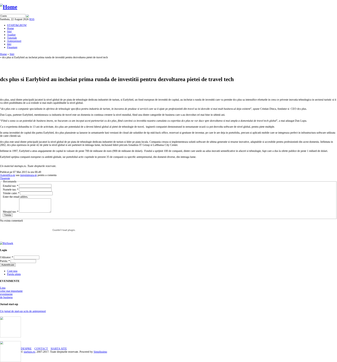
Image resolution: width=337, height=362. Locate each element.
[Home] (8, 7)
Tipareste (5, 178)
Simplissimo (100, 351)
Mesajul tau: (10, 211)
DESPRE (26, 348)
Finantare (12, 47)
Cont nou (12, 270)
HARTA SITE (59, 348)
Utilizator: (6, 257)
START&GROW (17, 25)
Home (10, 28)
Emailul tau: (10, 185)
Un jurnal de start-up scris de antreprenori (23, 311)
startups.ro (29, 351)
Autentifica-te (7, 175)
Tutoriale (12, 37)
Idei (9, 44)
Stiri (9, 31)
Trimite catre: (11, 193)
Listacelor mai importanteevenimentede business (11, 292)
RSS (31, 19)
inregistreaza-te (28, 175)
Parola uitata (14, 274)
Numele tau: (10, 189)
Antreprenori (14, 41)
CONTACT (41, 348)
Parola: (5, 260)
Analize (11, 34)
